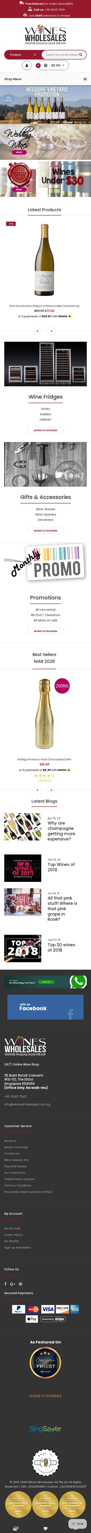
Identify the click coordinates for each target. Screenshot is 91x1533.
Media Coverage (16, 1147)
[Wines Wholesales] (45, 47)
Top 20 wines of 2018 (61, 947)
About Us (10, 1141)
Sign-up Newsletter (17, 1247)
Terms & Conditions (17, 1185)
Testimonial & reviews (19, 1179)
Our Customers (14, 1173)
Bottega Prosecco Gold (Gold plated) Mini (44, 759)
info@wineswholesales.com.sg (27, 1104)
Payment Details (15, 1166)
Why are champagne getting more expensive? (61, 831)
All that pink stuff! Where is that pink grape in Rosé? (62, 908)
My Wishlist (11, 1241)
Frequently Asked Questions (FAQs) (28, 1192)
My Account (12, 1228)
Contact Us (11, 1154)
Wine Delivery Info (16, 1160)
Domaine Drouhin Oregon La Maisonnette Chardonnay (44, 306)
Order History (13, 1235)
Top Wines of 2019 (61, 867)
